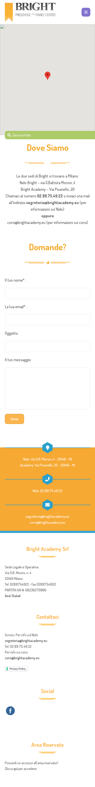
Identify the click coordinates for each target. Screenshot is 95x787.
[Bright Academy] (31, 12)
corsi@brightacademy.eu (26, 222)
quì (15, 768)
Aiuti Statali (13, 596)
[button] (47, 76)
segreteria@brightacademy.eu (52, 202)
